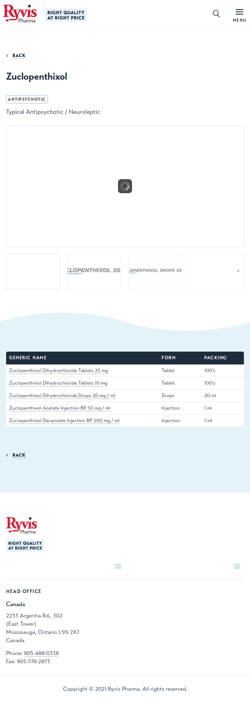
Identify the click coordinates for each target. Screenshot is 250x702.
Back (19, 55)
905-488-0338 (41, 653)
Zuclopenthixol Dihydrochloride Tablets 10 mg (58, 383)
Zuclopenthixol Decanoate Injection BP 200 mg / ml (64, 421)
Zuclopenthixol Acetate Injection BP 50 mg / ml (59, 408)
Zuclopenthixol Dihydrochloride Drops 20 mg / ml (62, 396)
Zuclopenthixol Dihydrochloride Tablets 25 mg (58, 370)
